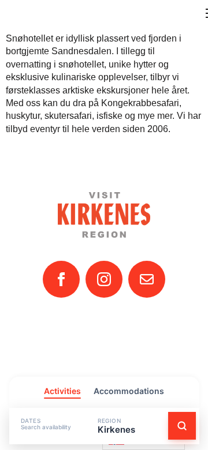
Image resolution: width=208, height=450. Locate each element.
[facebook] (61, 279)
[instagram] (104, 279)
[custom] (146, 279)
